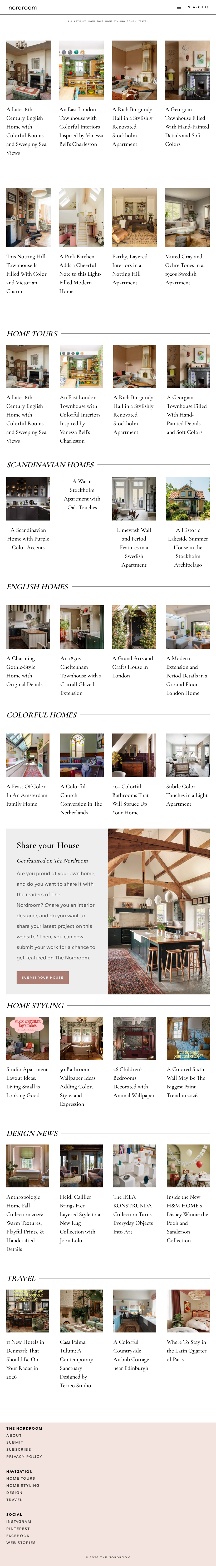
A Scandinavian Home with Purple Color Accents (28, 539)
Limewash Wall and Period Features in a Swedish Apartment (134, 547)
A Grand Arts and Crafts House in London (132, 667)
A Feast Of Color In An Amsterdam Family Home (26, 795)
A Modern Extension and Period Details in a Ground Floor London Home (186, 675)
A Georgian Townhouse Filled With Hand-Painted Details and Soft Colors (187, 126)
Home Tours (20, 1478)
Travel (14, 1500)
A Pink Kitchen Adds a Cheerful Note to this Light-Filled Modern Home (80, 274)
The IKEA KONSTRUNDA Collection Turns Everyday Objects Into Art (133, 1214)
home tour (96, 21)
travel (143, 21)
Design (14, 1492)
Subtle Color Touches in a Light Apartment (187, 795)
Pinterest (18, 1529)
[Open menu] (179, 7)
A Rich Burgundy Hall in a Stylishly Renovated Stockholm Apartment (132, 126)
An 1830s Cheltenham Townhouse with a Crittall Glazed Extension (80, 675)
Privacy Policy (24, 1456)
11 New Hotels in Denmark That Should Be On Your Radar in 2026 (25, 1359)
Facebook (18, 1536)
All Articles (77, 21)
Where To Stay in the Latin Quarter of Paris (187, 1351)
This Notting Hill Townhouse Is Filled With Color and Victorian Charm (26, 274)
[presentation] (28, 70)
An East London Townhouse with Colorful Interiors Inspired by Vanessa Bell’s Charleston (81, 126)
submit (14, 1442)
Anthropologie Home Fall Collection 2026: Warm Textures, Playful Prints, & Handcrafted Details (25, 1222)
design (132, 21)
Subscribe (18, 1449)
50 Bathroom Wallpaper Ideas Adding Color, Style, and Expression (77, 1086)
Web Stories (21, 1542)
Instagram (19, 1521)
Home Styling (115, 21)
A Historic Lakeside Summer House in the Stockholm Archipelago (188, 547)
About (14, 1435)
